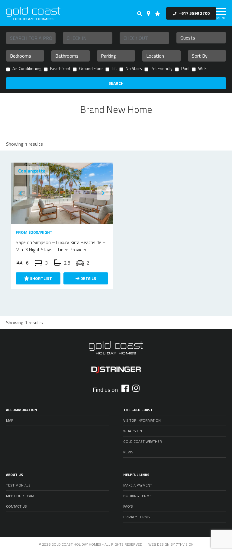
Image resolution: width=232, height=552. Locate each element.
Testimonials (18, 485)
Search (116, 83)
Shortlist (40, 278)
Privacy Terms (136, 517)
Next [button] (103, 193)
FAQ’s (128, 506)
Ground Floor (91, 68)
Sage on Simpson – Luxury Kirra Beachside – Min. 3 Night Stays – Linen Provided (60, 246)
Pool (185, 68)
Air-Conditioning (26, 68)
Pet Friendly (161, 68)
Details (87, 278)
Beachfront (60, 68)
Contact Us (16, 506)
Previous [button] (20, 193)
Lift (114, 68)
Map (9, 420)
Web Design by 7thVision (171, 544)
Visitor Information (142, 420)
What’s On (132, 431)
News (128, 452)
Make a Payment (137, 485)
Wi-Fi (203, 68)
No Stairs (134, 68)
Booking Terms (137, 496)
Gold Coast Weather (142, 441)
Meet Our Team (20, 496)
